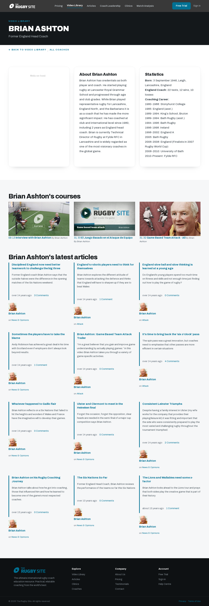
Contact (119, 589)
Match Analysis (145, 6)
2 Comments (172, 442)
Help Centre (165, 584)
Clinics (128, 6)
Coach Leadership (110, 6)
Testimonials (122, 584)
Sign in (197, 6)
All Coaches (59, 50)
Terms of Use (194, 601)
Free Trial (181, 6)
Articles (91, 6)
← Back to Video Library (27, 50)
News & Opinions (20, 320)
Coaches (77, 589)
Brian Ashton (16, 313)
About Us (120, 574)
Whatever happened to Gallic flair (34, 403)
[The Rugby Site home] (22, 5)
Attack (80, 324)
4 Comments (172, 361)
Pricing (59, 6)
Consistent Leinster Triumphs (162, 403)
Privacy (182, 601)
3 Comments (41, 295)
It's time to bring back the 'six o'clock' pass (170, 334)
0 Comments (172, 295)
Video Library (75, 5)
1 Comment (106, 299)
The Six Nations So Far (92, 477)
